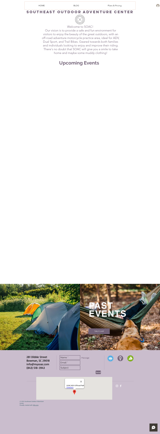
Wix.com (35, 405)
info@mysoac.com (37, 364)
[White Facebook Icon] (120, 385)
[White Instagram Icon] (116, 385)
